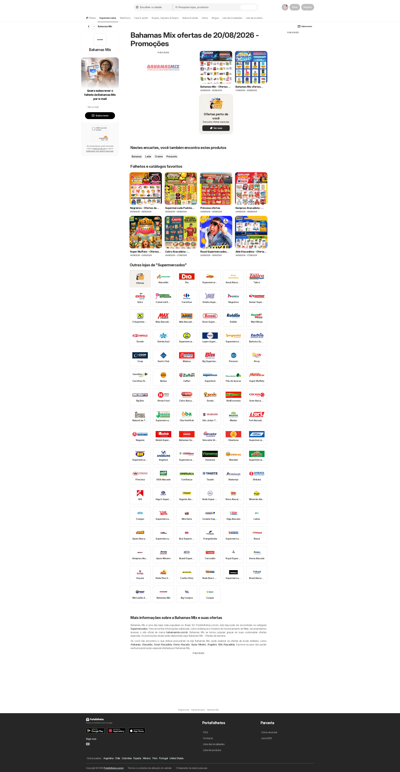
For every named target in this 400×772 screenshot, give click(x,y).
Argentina (108, 758)
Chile (117, 758)
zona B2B (266, 738)
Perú (154, 758)
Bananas (137, 156)
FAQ (205, 732)
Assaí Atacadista (163, 644)
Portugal (163, 758)
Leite (148, 156)
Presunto (171, 156)
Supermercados (138, 628)
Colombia (127, 758)
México (147, 758)
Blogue (215, 18)
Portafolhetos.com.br (113, 768)
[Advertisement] (163, 76)
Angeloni (212, 644)
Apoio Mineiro (198, 644)
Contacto (208, 738)
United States (176, 758)
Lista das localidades (232, 18)
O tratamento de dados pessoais (191, 768)
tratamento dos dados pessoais (99, 151)
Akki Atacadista (226, 644)
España (137, 758)
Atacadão (147, 644)
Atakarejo (135, 644)
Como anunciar (269, 732)
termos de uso (100, 148)
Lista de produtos (254, 18)
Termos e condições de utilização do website (150, 768)
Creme (159, 156)
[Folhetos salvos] (285, 7)
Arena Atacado (181, 644)
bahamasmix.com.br (177, 632)
